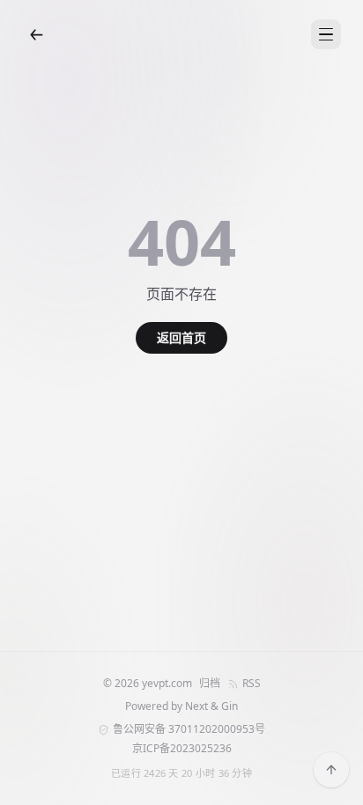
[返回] (36, 34)
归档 (209, 684)
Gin (229, 706)
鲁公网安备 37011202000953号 (189, 729)
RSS (251, 684)
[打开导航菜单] (326, 34)
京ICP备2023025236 (182, 749)
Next (196, 706)
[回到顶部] (331, 769)
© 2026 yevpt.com (147, 684)
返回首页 (181, 337)
